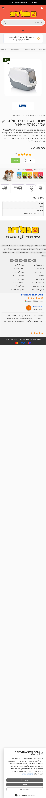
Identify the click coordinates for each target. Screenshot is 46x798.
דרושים (41, 275)
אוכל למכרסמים (18, 272)
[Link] (12, 260)
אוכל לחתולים (19, 268)
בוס (13, 115)
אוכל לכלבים (20, 265)
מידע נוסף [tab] (40, 188)
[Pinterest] (29, 260)
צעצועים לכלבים (18, 282)
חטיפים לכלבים (19, 275)
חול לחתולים (15, 50)
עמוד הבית (42, 50)
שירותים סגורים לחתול (36, 115)
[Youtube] (16, 260)
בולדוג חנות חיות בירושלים (32, 295)
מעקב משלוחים (38, 289)
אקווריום (21, 279)
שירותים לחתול (21, 115)
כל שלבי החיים (27, 214)
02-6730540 (12, 237)
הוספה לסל (16, 160)
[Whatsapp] (25, 260)
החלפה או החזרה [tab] (18, 188)
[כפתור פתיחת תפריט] (23, 30)
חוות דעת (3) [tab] (31, 189)
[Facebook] (34, 260)
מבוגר (35, 214)
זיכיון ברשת (39, 272)
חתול (41, 206)
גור (42, 214)
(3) (16, 154)
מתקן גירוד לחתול (18, 289)
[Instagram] (21, 260)
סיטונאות (40, 268)
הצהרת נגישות (38, 286)
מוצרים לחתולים (30, 50)
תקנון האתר (39, 279)
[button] (4, 8)
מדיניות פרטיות (38, 282)
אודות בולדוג (39, 265)
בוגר (39, 214)
